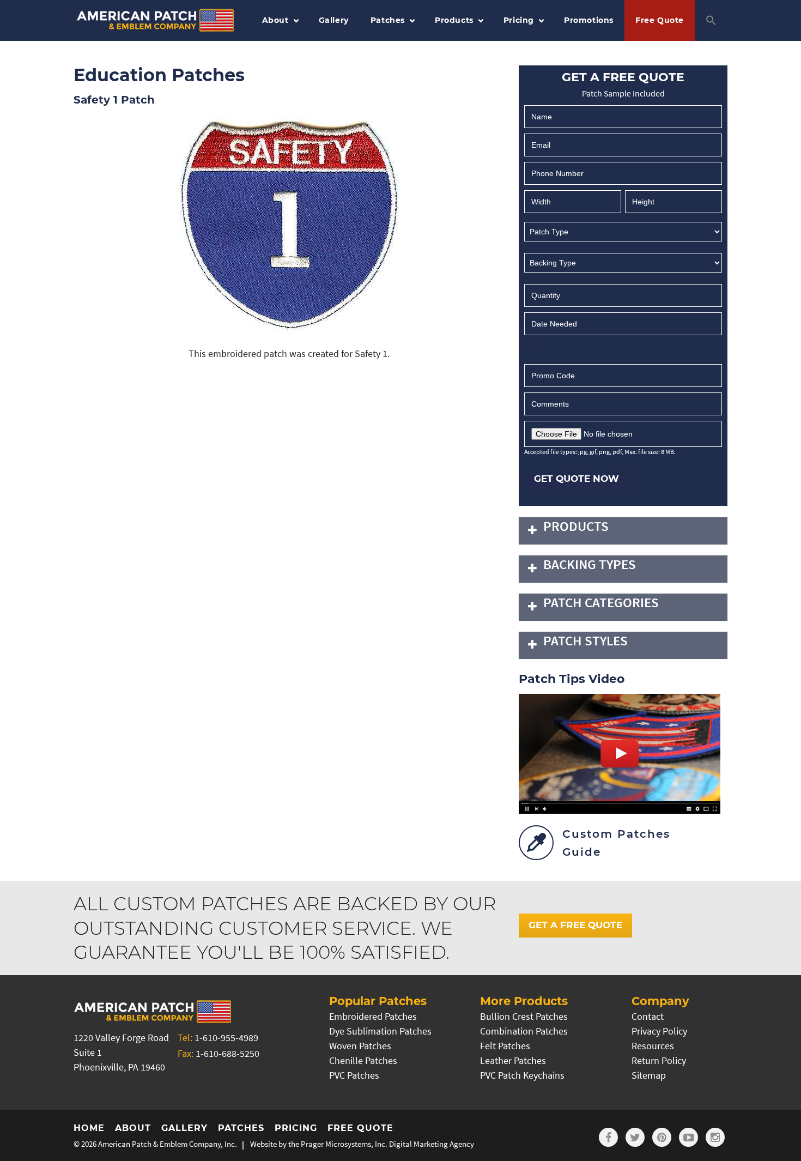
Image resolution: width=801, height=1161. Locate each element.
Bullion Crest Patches (524, 1016)
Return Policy (659, 1060)
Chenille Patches (363, 1060)
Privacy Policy (659, 1031)
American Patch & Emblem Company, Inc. (167, 1144)
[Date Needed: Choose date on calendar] (534, 342)
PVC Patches (354, 1075)
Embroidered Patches (373, 1016)
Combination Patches (524, 1031)
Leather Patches (513, 1060)
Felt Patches (505, 1045)
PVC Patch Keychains (522, 1075)
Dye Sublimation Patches (380, 1031)
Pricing (518, 20)
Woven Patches (360, 1045)
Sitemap (649, 1075)
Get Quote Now (576, 478)
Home (89, 1128)
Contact (648, 1016)
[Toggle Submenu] (532, 531)
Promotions (589, 20)
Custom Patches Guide (616, 842)
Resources (653, 1045)
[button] (711, 20)
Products (454, 20)
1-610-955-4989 (226, 1037)
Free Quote (659, 20)
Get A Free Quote (575, 925)
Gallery (334, 20)
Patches (388, 20)
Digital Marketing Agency (431, 1144)
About (275, 20)
